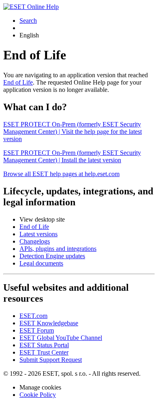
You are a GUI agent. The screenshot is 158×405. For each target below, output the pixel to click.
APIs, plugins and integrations (57, 248)
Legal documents (41, 263)
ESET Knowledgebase (48, 323)
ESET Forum (36, 330)
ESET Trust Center (43, 352)
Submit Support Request (50, 359)
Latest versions (38, 234)
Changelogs (34, 241)
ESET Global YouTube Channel (60, 337)
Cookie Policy (37, 394)
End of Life (18, 82)
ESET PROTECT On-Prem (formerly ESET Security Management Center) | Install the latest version (72, 156)
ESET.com (33, 315)
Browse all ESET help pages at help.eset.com (61, 173)
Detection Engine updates (52, 256)
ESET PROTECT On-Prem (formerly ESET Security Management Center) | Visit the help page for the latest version (72, 131)
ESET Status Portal (44, 345)
